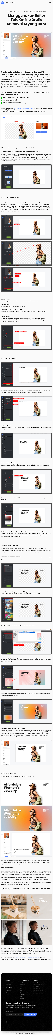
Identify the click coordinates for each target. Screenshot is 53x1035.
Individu (21, 988)
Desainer (21, 986)
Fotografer (22, 996)
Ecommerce (22, 994)
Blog (7, 992)
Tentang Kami (9, 990)
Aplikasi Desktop (9, 984)
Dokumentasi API (9, 982)
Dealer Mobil (22, 982)
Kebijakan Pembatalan (38, 993)
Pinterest (12, 1025)
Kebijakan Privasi (37, 986)
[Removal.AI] (8, 2)
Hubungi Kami (36, 982)
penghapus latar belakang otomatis (23, 108)
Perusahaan (22, 998)
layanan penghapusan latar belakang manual (26, 958)
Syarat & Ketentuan (37, 984)
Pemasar (21, 990)
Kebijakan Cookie (37, 988)
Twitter (7, 1025)
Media (21, 992)
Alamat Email (9, 1011)
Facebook (18, 1025)
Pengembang (22, 984)
